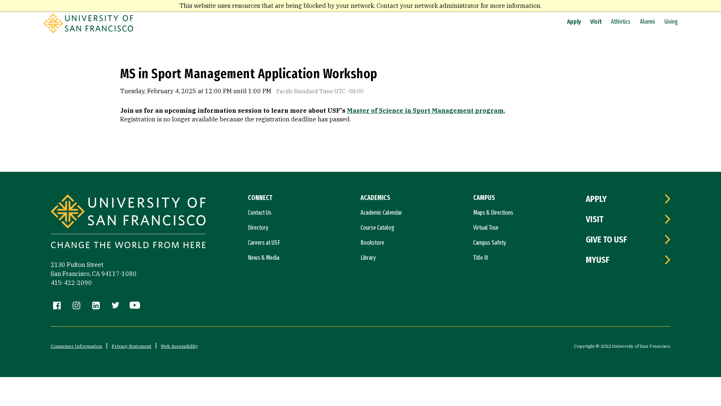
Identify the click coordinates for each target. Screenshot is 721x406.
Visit (596, 21)
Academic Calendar (381, 212)
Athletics (620, 21)
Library (368, 257)
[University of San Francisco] (88, 31)
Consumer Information (76, 346)
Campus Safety (489, 242)
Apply (574, 21)
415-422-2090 (71, 282)
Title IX (480, 257)
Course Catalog (377, 227)
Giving (671, 21)
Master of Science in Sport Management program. (426, 110)
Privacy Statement (131, 346)
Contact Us (260, 212)
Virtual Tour (486, 227)
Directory (258, 227)
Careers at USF (264, 242)
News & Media (263, 257)
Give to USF (606, 239)
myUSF (597, 259)
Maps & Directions (493, 212)
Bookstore (372, 242)
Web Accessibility (179, 346)
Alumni (647, 21)
